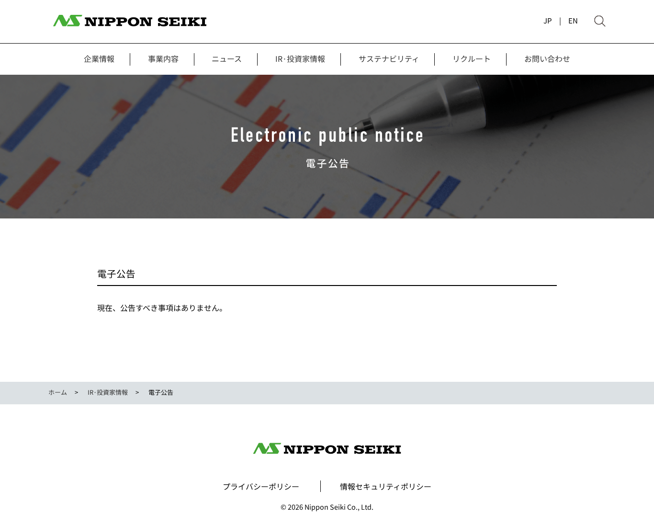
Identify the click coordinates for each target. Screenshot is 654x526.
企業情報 (99, 58)
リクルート (471, 58)
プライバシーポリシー (261, 486)
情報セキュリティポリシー (385, 486)
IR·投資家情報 (300, 58)
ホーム (57, 392)
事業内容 (163, 58)
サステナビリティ (389, 58)
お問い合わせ (547, 58)
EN (573, 20)
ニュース (227, 58)
